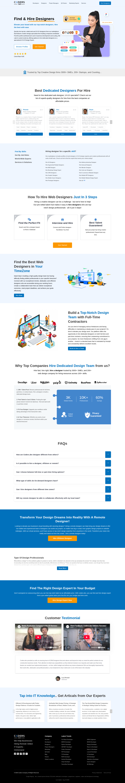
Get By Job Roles (22, 155)
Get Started (39, 47)
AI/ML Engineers (91, 739)
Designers (44, 3)
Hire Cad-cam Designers (85, 170)
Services (83, 3)
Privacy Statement (97, 772)
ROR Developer (65, 756)
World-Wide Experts (23, 159)
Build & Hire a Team (77, 348)
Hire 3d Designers (50, 162)
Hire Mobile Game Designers (53, 178)
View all (81, 180)
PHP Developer (65, 752)
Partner (47, 756)
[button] (111, 122)
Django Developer (92, 744)
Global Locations (49, 759)
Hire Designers (105, 3)
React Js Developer (92, 747)
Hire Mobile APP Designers (86, 175)
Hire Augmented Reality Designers (54, 165)
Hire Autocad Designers (85, 165)
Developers (36, 3)
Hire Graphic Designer (51, 175)
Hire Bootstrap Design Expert (53, 170)
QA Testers (64, 3)
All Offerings (90, 764)
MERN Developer (66, 742)
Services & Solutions (23, 162)
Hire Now (19, 295)
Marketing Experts (74, 3)
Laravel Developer (92, 752)
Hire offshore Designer (62, 538)
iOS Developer (91, 756)
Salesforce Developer (93, 759)
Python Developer (66, 744)
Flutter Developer (66, 749)
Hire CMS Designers (50, 172)
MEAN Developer (91, 742)
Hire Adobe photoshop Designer (87, 162)
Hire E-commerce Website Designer (88, 172)
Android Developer (66, 759)
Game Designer (91, 761)
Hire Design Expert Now (62, 600)
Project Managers (54, 3)
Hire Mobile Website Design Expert (88, 178)
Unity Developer (65, 761)
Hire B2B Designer (50, 167)
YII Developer (65, 754)
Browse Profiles (22, 47)
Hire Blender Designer (85, 167)
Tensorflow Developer (67, 764)
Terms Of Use (107, 772)
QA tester (47, 752)
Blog (46, 754)
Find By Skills (20, 151)
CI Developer (90, 754)
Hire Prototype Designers (52, 180)
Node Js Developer (92, 749)
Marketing (47, 749)
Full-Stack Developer (67, 739)
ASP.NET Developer (66, 747)
